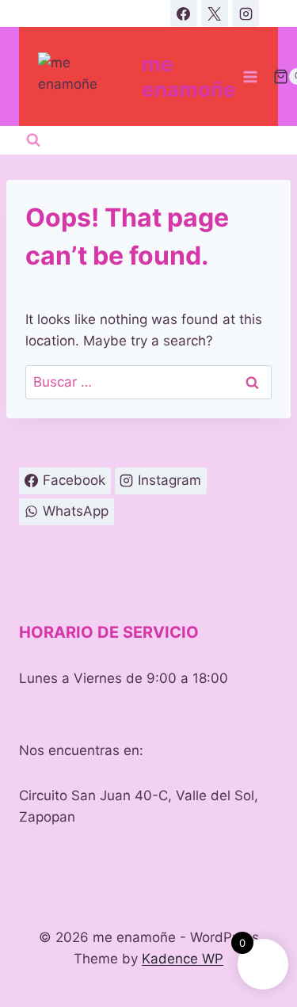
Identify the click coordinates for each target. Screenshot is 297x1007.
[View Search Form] (33, 140)
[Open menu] (250, 76)
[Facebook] (183, 13)
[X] (214, 13)
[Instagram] (245, 13)
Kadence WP (182, 959)
